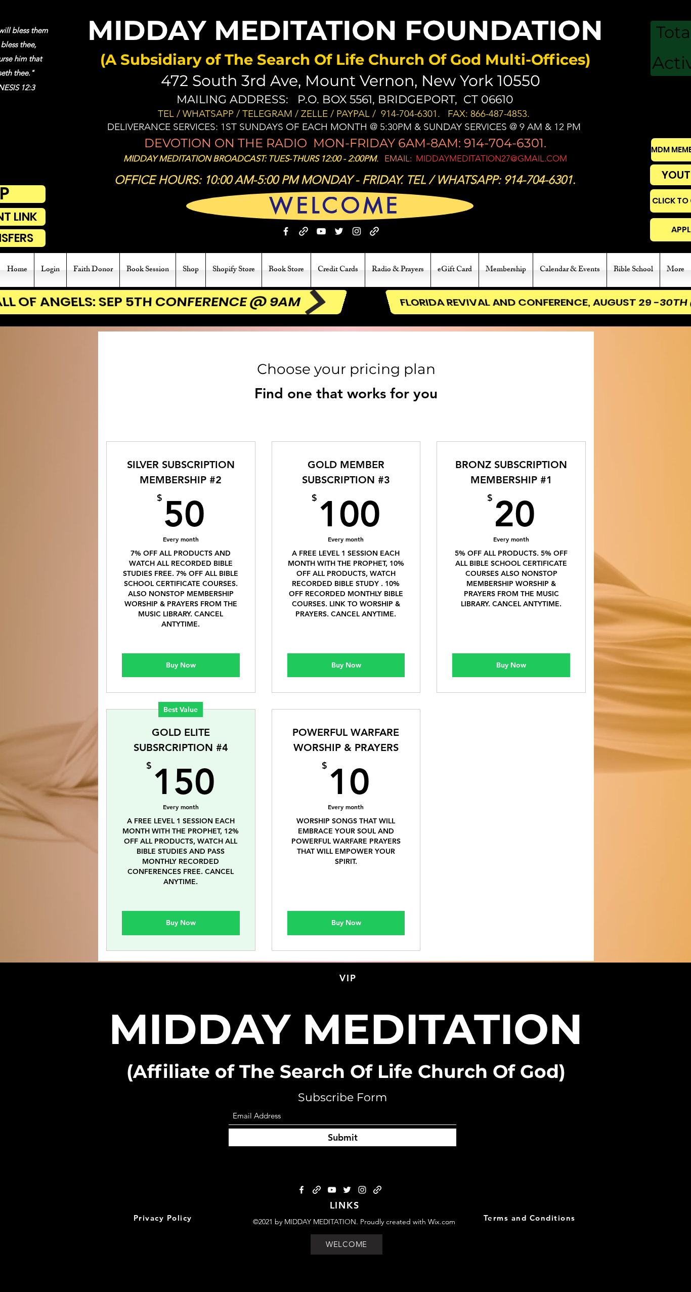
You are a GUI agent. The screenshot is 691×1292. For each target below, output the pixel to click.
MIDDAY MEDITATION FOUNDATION (345, 30)
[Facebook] (285, 231)
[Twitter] (338, 231)
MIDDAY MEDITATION (346, 1029)
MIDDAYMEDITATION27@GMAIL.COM (491, 158)
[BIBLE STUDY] (374, 231)
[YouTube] (321, 231)
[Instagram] (356, 231)
